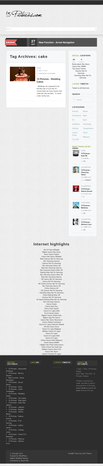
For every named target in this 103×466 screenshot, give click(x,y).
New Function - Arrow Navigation (56, 42)
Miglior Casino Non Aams (51, 252)
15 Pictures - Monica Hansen (14, 374)
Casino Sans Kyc (51, 306)
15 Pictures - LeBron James (14, 426)
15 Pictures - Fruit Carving (13, 422)
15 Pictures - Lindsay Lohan (15, 431)
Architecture (76, 115)
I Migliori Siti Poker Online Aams (51, 344)
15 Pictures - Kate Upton (17, 400)
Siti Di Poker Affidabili (51, 249)
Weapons (86, 137)
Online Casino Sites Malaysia (51, 340)
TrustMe (71, 453)
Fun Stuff (75, 139)
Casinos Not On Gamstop (81, 72)
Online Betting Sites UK (51, 295)
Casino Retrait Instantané (51, 322)
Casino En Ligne (52, 333)
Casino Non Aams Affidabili (51, 256)
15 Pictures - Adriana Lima (86, 223)
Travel (85, 132)
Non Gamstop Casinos (51, 261)
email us (84, 388)
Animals (75, 111)
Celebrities (76, 124)
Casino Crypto (51, 304)
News (85, 115)
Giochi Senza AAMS (51, 342)
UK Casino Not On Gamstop (51, 279)
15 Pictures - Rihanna (16, 439)
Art (73, 120)
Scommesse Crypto (51, 313)
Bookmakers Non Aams (81, 64)
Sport (85, 120)
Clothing (75, 128)
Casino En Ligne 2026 (52, 311)
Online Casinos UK (51, 288)
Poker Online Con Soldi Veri (51, 347)
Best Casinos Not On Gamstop (51, 259)
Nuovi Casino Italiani (51, 254)
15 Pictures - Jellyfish (16, 407)
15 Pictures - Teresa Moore (14, 412)
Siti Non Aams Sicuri (51, 326)
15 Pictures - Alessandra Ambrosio (16, 369)
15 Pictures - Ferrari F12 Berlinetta (16, 435)
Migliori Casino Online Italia (51, 315)
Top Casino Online (79, 68)
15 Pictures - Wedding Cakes (48, 80)
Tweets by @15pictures (80, 88)
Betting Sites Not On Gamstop (51, 272)
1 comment (87, 180)
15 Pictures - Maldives (86, 206)
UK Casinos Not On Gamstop (51, 290)
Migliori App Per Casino (51, 317)
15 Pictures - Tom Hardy (17, 398)
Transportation (88, 128)
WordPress (23, 456)
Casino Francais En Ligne (51, 354)
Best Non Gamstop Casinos (51, 268)
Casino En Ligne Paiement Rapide (51, 324)
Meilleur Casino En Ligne (51, 331)
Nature (85, 111)
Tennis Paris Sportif (51, 308)
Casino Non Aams (51, 351)
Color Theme (86, 453)
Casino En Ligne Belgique (51, 329)
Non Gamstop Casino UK (51, 265)
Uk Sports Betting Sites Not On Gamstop (52, 299)
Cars (83, 150)
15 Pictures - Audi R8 (86, 154)
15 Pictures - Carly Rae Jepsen (15, 403)
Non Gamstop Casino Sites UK (51, 270)
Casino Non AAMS (79, 66)
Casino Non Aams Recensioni (51, 320)
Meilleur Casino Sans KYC (51, 349)
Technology (87, 124)
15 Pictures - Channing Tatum (86, 172)
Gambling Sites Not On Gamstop (82, 76)
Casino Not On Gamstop (51, 281)
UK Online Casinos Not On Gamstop (51, 283)
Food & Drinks (75, 133)
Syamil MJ (25, 460)
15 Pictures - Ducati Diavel (14, 383)
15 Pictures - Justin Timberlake (14, 390)
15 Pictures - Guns (15, 387)
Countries (85, 202)
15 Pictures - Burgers (16, 409)
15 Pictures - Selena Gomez (86, 190)
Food (39, 68)
